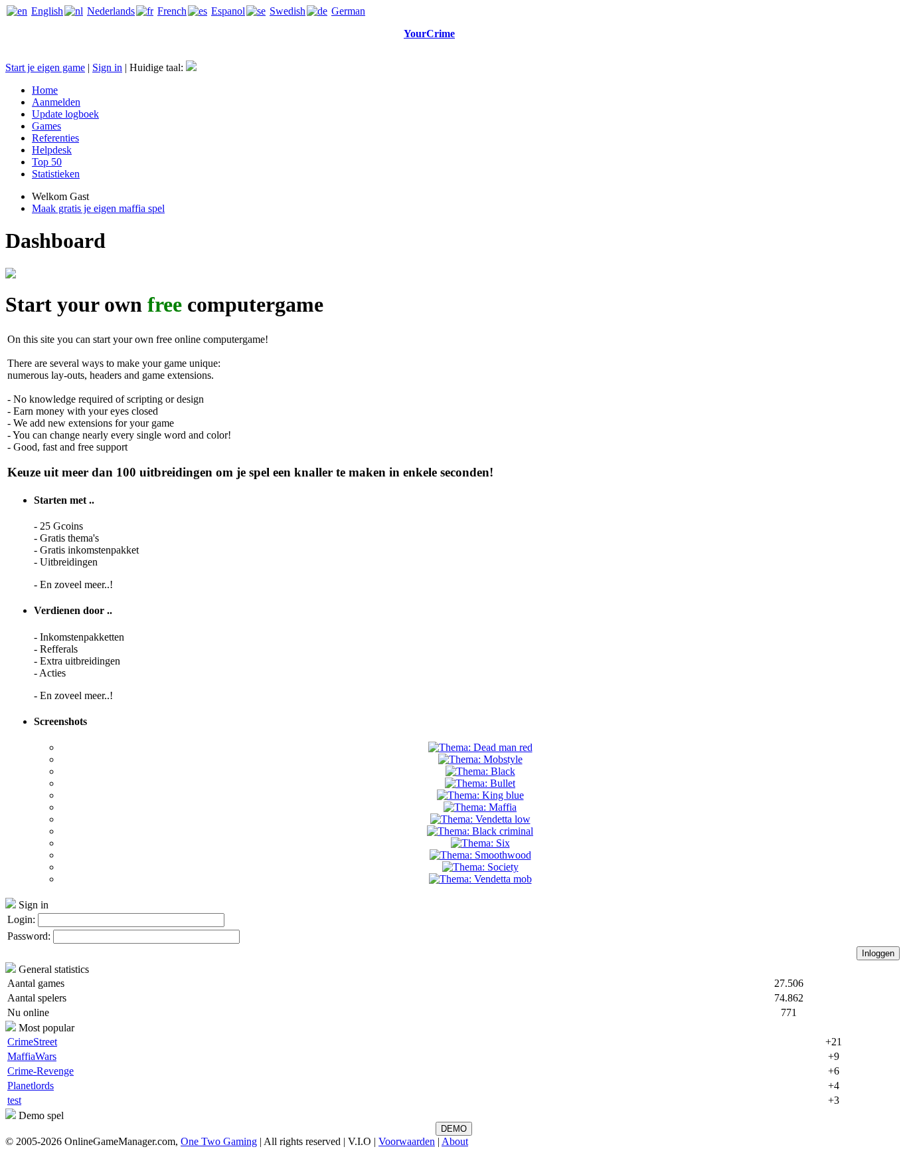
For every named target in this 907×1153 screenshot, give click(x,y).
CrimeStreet (32, 1041)
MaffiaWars (31, 1056)
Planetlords (30, 1085)
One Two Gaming (219, 1141)
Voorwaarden (406, 1141)
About (455, 1141)
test (14, 1100)
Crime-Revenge (40, 1071)
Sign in (107, 67)
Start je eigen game (45, 67)
